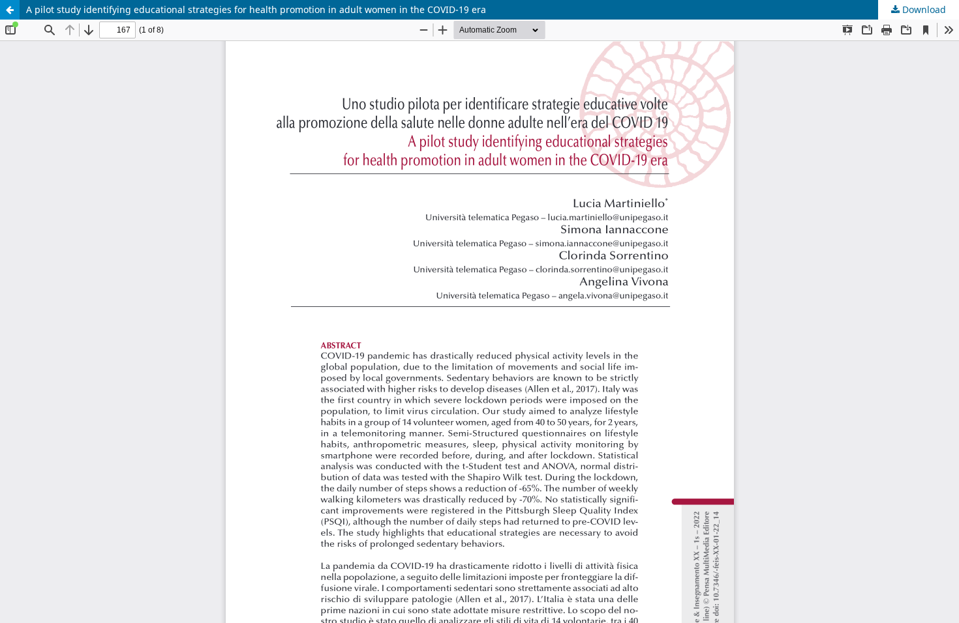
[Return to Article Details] (10, 10)
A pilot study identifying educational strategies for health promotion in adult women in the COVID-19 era (256, 9)
